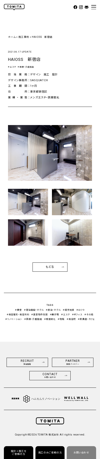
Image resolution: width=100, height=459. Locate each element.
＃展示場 (54, 314)
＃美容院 (71, 319)
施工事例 (23, 37)
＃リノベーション (13, 319)
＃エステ (12, 67)
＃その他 (88, 314)
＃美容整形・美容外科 (18, 314)
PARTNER (73, 362)
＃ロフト (80, 310)
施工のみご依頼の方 (50, 452)
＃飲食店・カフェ (86, 319)
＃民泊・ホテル (53, 310)
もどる (50, 267)
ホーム (12, 37)
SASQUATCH (39, 80)
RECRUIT (27, 362)
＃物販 (61, 319)
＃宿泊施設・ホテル (34, 310)
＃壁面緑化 (50, 319)
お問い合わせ (81, 452)
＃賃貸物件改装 (39, 314)
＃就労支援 (68, 310)
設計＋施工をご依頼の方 (18, 452)
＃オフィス (77, 314)
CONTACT (49, 375)
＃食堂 (18, 310)
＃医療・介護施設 (26, 67)
